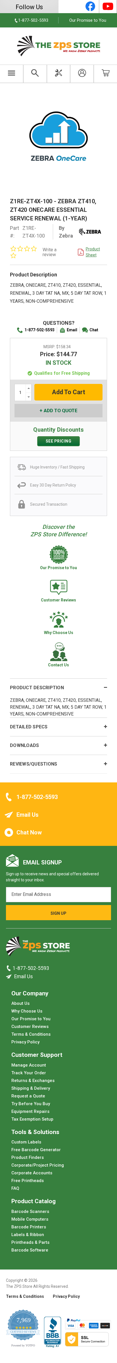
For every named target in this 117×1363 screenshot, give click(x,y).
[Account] (81, 74)
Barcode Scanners (30, 1211)
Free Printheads (27, 1180)
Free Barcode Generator (36, 1149)
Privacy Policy (25, 1042)
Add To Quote (61, 410)
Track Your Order (28, 1072)
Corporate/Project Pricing (37, 1165)
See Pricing (59, 441)
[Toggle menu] (11, 74)
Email (72, 330)
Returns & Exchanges (33, 1080)
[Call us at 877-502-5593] (9, 968)
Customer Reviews (30, 1026)
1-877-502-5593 (39, 330)
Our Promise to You (87, 20)
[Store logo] (38, 948)
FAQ (15, 1188)
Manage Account (28, 1064)
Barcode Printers (28, 1226)
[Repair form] (58, 74)
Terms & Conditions (31, 1034)
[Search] (35, 74)
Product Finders (27, 1157)
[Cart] (105, 74)
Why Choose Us (26, 1011)
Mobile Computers (29, 1218)
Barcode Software (29, 1249)
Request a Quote (28, 1095)
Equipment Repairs (30, 1111)
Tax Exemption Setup (32, 1118)
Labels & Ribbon (27, 1234)
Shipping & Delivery (30, 1088)
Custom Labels (26, 1142)
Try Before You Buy (30, 1103)
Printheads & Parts (30, 1242)
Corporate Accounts (31, 1172)
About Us (20, 1003)
